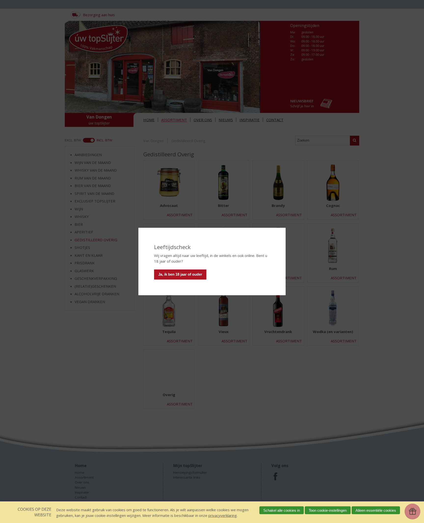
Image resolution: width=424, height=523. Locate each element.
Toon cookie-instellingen (328, 510)
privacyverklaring (222, 515)
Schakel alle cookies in (281, 510)
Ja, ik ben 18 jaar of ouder (180, 274)
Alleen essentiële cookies (376, 510)
